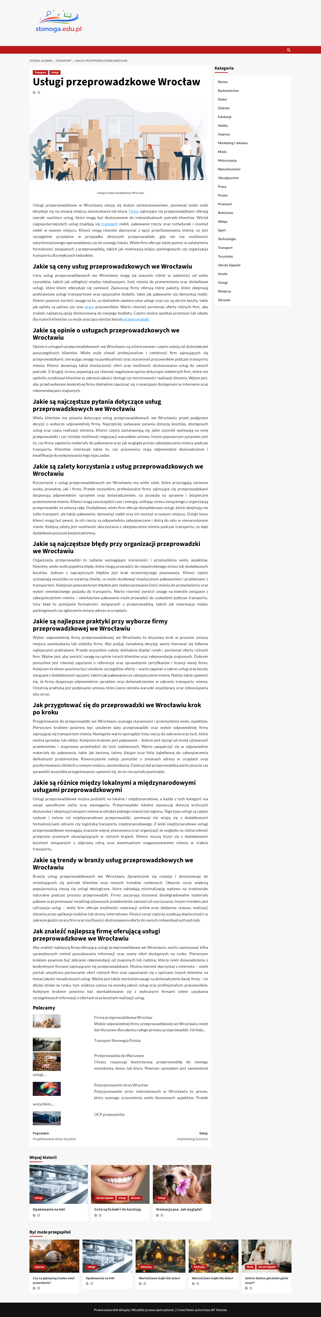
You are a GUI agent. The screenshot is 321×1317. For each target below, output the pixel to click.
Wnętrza (224, 291)
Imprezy (224, 134)
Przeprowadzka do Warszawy (119, 1055)
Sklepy (223, 221)
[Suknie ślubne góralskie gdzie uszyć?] (267, 1256)
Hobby (223, 125)
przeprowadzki (136, 319)
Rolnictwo (225, 213)
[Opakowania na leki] (58, 1184)
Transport (40, 72)
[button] (289, 50)
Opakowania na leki (49, 1209)
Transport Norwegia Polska (117, 1040)
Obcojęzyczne (228, 178)
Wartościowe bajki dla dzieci (159, 1278)
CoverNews (185, 1310)
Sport (222, 230)
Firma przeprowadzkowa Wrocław (123, 1017)
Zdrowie (135, 1198)
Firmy (134, 211)
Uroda (222, 274)
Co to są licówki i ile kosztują (117, 1209)
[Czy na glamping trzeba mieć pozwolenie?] (54, 1256)
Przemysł (225, 204)
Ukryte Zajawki (105, 1198)
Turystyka (225, 256)
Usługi (55, 72)
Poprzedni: (54, 1136)
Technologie (227, 239)
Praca (222, 186)
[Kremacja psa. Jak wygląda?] (182, 1184)
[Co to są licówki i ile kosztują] (120, 1184)
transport (109, 223)
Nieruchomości (229, 169)
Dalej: (192, 1136)
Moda (222, 152)
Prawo (223, 195)
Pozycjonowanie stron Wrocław (121, 1085)
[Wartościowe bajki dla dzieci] (160, 1256)
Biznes (223, 82)
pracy (89, 306)
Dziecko (224, 108)
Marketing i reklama (233, 143)
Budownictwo (228, 90)
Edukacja (224, 117)
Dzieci (222, 99)
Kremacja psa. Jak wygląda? (179, 1209)
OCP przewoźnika (109, 1114)
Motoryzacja (227, 160)
